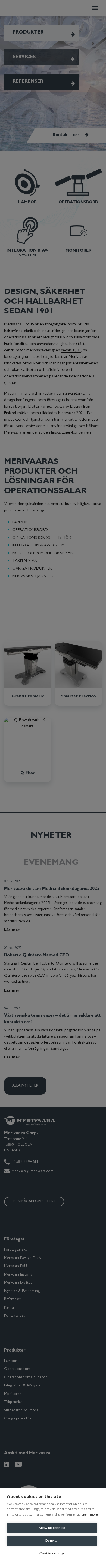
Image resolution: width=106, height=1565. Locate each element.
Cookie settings (51, 1553)
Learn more (89, 1515)
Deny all (51, 1541)
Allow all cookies (52, 1528)
